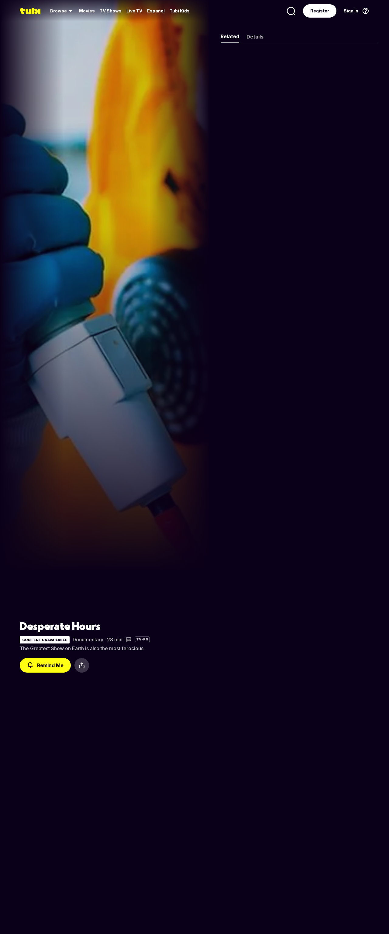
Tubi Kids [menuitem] (180, 10)
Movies (87, 10)
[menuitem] (62, 11)
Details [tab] (254, 37)
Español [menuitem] (156, 10)
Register (319, 10)
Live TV (134, 10)
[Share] (81, 665)
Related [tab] (230, 36)
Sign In (351, 10)
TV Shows (111, 10)
